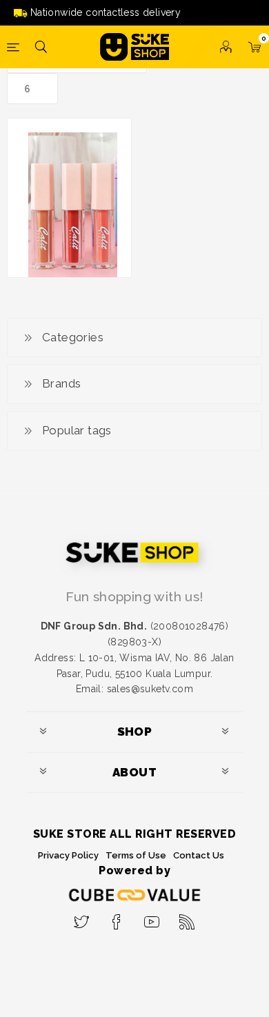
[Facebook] (116, 918)
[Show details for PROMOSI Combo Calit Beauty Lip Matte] (69, 206)
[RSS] (187, 918)
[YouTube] (152, 918)
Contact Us (198, 855)
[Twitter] (81, 918)
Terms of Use (136, 855)
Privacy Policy (68, 855)
